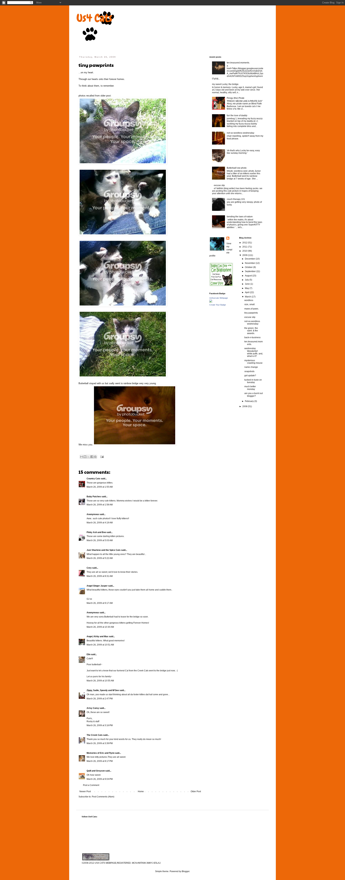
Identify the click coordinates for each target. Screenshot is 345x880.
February (249, 401)
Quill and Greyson (96, 771)
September (250, 271)
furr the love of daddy (237, 115)
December (250, 259)
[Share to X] (88, 456)
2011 (245, 247)
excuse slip (219, 185)
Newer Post (85, 791)
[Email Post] (102, 456)
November (250, 263)
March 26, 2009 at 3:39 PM (100, 743)
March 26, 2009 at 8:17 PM (100, 761)
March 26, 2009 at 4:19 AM (100, 522)
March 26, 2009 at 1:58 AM (100, 504)
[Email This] (81, 456)
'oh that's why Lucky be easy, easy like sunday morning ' (243, 151)
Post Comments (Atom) (103, 796)
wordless (248, 300)
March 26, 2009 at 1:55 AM (100, 487)
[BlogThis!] (85, 456)
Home (141, 791)
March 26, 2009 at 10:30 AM (100, 627)
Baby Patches (94, 496)
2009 (245, 255)
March (248, 296)
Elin (88, 654)
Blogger (185, 871)
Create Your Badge (217, 305)
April (247, 292)
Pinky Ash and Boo (96, 532)
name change (251, 367)
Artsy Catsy (93, 708)
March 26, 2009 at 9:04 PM (100, 779)
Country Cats (93, 478)
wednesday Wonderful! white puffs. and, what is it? (253, 352)
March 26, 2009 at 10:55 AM (100, 680)
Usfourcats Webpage (218, 298)
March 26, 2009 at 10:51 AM (100, 644)
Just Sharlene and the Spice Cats (104, 550)
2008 (245, 406)
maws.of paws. (251, 308)
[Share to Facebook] (92, 456)
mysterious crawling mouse (253, 361)
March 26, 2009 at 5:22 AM (100, 558)
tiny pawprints (251, 313)
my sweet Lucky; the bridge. (225, 84)
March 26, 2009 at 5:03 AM (100, 540)
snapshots (249, 371)
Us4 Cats (94, 18)
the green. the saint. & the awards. (251, 331)
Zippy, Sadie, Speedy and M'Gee (103, 690)
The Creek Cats (95, 735)
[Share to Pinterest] (95, 456)
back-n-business (252, 337)
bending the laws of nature (240, 216)
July (247, 280)
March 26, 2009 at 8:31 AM (100, 576)
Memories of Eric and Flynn (100, 753)
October (249, 267)
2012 (245, 242)
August (248, 275)
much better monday (250, 387)
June (247, 284)
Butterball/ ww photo (237, 168)
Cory (89, 568)
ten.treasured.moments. (238, 62)
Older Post (196, 791)
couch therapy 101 (236, 199)
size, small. (249, 304)
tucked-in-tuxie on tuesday (253, 381)
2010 (245, 251)
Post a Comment (91, 785)
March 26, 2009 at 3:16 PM (100, 725)
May (247, 288)
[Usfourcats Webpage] (210, 301)
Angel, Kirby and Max (97, 636)
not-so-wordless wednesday (240, 133)
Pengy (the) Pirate (235, 98)
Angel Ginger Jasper (97, 586)
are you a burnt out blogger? (253, 394)
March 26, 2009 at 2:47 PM (100, 698)
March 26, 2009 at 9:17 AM (100, 603)
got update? (250, 375)
